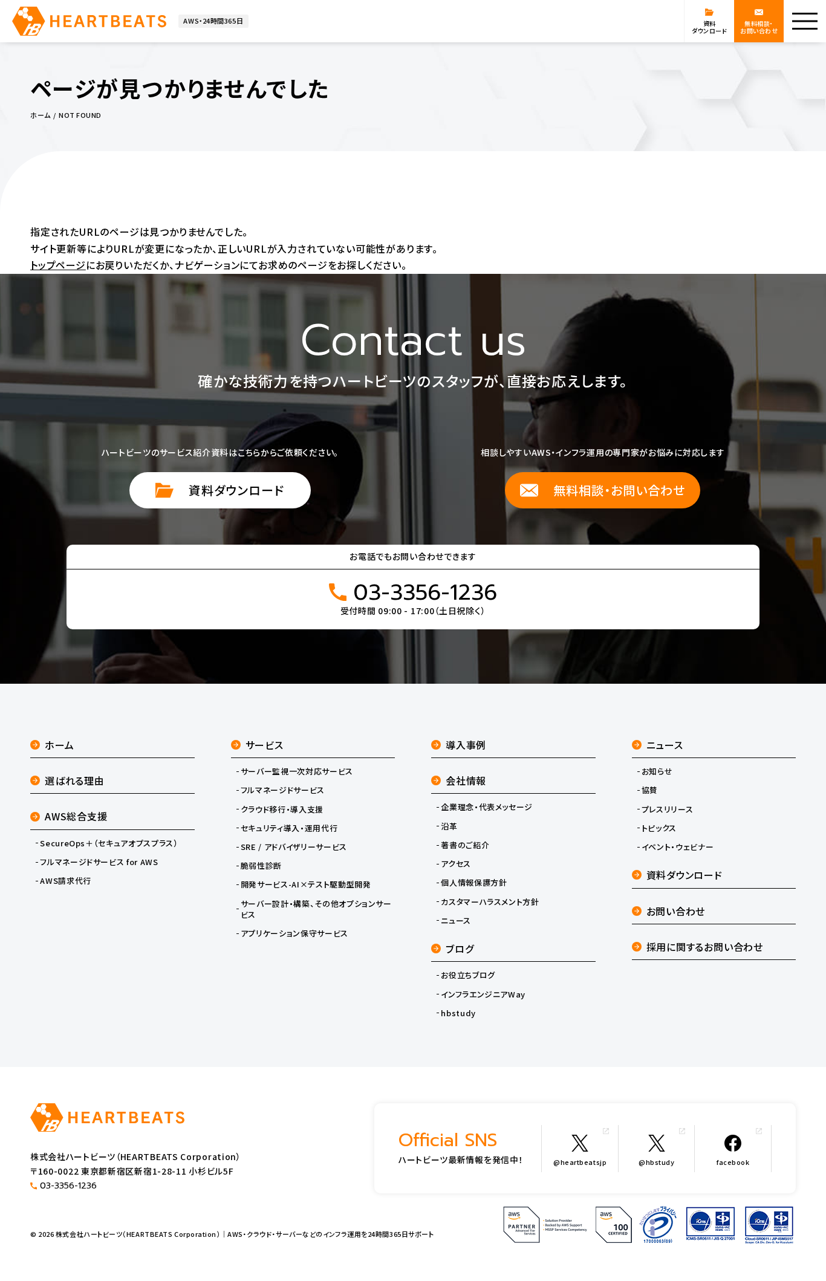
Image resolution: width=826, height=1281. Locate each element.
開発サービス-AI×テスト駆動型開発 (306, 884)
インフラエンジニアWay (483, 994)
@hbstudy (656, 1162)
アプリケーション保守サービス (294, 933)
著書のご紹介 (465, 845)
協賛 (650, 790)
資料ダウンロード (236, 490)
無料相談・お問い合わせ (619, 490)
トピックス (659, 828)
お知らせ (657, 771)
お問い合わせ (676, 911)
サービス (265, 745)
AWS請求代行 (65, 880)
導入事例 (466, 745)
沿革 (449, 826)
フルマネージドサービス (283, 790)
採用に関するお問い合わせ (705, 946)
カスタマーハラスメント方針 (490, 902)
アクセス (456, 863)
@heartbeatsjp (579, 1162)
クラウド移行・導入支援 (282, 809)
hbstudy (458, 1013)
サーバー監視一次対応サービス (297, 771)
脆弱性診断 (261, 865)
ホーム (59, 745)
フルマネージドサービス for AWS (99, 862)
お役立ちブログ (468, 975)
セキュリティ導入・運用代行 (289, 828)
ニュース (456, 920)
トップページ (58, 265)
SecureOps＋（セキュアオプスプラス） (109, 843)
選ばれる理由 (75, 780)
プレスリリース (668, 809)
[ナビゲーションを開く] (805, 21)
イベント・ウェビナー (678, 847)
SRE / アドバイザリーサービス (294, 847)
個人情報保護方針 (474, 882)
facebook (733, 1162)
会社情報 (466, 780)
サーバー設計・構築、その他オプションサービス (316, 909)
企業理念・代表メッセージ (487, 807)
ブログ (459, 948)
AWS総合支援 (76, 816)
